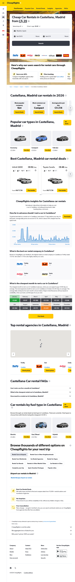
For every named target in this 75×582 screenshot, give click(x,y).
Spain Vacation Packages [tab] (36, 468)
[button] (3, 3)
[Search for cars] (3, 17)
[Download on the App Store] (61, 556)
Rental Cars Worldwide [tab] (19, 459)
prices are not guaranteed (49, 521)
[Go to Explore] (3, 25)
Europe (16, 86)
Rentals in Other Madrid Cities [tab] (36, 463)
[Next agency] (68, 354)
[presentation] (29, 21)
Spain (21, 86)
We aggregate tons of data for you (23, 530)
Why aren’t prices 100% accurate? (23, 534)
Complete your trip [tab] (18, 468)
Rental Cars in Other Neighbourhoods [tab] (42, 454)
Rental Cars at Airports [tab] (19, 454)
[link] (19, 112)
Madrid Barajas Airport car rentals (21, 478)
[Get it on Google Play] (61, 551)
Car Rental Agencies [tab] (37, 459)
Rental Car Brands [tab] (17, 463)
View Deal (26, 150)
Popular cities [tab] (52, 468)
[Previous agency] (13, 354)
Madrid (27, 86)
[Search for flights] (3, 9)
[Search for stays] (3, 13)
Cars (11, 86)
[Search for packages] (3, 21)
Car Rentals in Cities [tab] (56, 463)
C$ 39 (23, 21)
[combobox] (18, 26)
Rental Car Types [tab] (52, 459)
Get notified (60, 76)
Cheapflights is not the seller (21, 527)
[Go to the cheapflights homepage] (14, 3)
